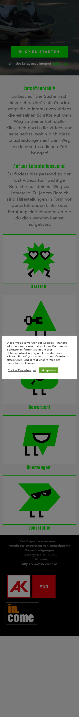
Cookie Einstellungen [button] (22, 370)
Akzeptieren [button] (48, 370)
